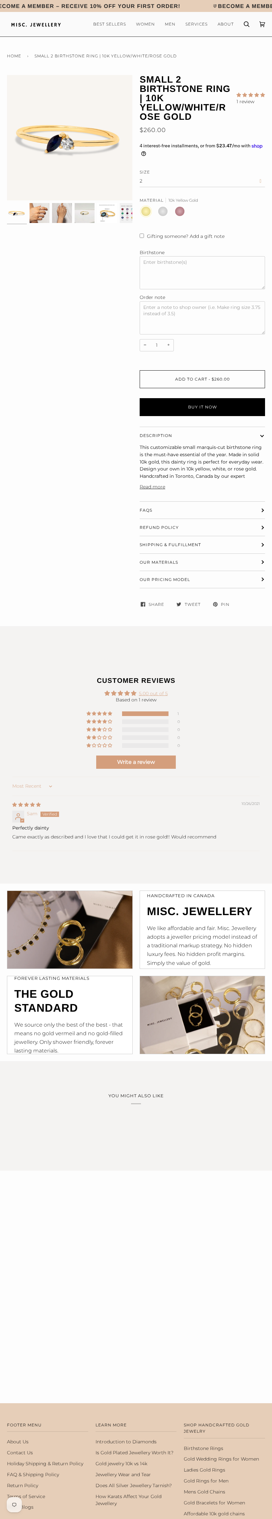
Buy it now (202, 406)
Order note (152, 297)
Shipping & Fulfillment (170, 544)
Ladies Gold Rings (204, 1470)
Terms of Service (26, 1496)
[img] (26, 804)
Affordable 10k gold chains (214, 1513)
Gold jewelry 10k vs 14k (121, 1463)
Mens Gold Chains (204, 1491)
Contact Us (20, 1452)
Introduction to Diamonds (126, 1441)
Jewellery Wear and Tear (123, 1474)
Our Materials (159, 562)
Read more (152, 486)
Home (14, 55)
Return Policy (22, 1485)
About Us (18, 1441)
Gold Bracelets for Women (214, 1502)
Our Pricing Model (165, 579)
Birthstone (152, 252)
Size (145, 172)
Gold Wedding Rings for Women (221, 1459)
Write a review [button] (136, 762)
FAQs (146, 510)
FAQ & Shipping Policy (33, 1474)
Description (156, 435)
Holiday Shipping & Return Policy (45, 1463)
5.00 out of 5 (153, 693)
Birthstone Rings (203, 1448)
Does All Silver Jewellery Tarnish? (134, 1485)
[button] (251, 95)
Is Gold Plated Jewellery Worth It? (134, 1452)
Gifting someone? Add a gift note (186, 236)
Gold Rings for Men (206, 1480)
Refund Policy (159, 527)
